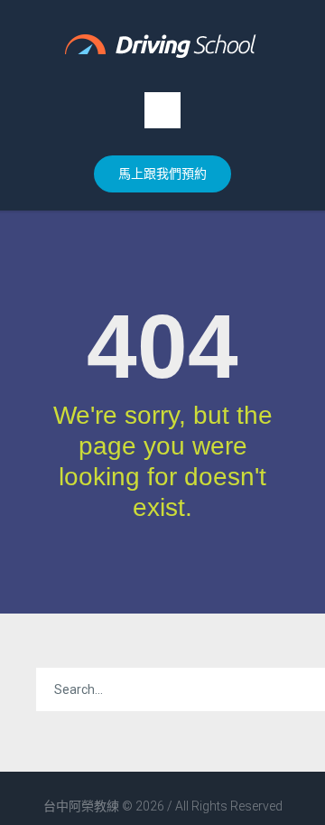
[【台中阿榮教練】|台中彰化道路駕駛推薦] (162, 46)
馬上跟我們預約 (162, 173)
